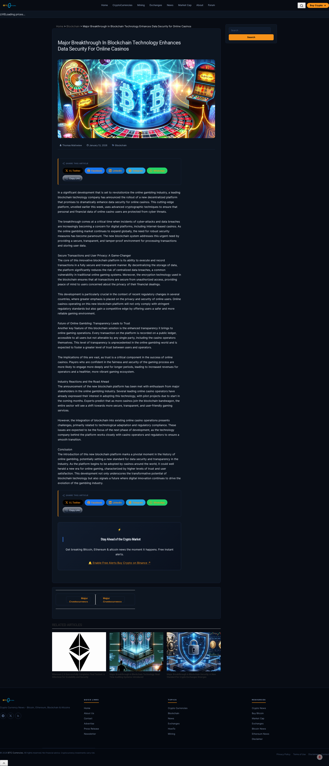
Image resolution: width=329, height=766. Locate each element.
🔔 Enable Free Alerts (102, 563)
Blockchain (73, 26)
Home (104, 5)
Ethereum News (260, 733)
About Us (89, 713)
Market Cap (185, 5)
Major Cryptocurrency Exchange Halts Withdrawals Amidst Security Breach (112, 600)
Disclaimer (257, 739)
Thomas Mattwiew (72, 145)
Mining (141, 5)
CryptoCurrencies (122, 5)
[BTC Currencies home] (38, 700)
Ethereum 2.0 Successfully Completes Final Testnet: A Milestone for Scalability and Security (78, 675)
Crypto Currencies (177, 708)
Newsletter (90, 733)
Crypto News (259, 708)
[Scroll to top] (4, 763)
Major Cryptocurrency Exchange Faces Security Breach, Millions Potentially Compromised (78, 600)
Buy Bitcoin (258, 713)
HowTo (171, 728)
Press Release (91, 728)
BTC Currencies (15, 752)
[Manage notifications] (319, 757)
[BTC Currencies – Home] (9, 5)
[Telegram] (3, 716)
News (170, 5)
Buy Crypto (318, 5)
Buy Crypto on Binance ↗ (134, 563)
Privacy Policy (283, 754)
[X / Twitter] (11, 716)
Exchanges (156, 5)
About (199, 5)
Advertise (89, 723)
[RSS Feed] (18, 716)
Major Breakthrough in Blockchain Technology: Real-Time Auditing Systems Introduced (134, 675)
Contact (88, 718)
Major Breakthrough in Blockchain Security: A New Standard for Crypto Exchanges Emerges (191, 675)
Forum (211, 5)
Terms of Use (299, 754)
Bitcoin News (259, 728)
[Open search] (302, 5)
